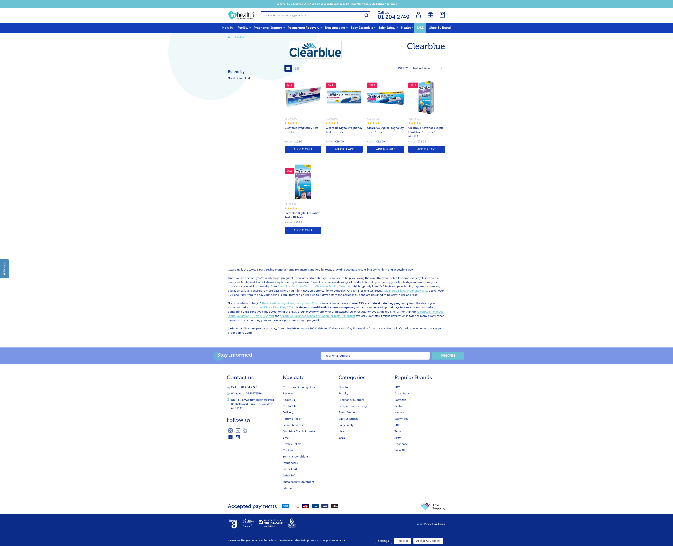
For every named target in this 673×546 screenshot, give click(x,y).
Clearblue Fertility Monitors (333, 286)
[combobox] (315, 15)
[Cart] (442, 15)
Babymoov (401, 418)
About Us (289, 399)
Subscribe (447, 355)
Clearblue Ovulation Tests (294, 286)
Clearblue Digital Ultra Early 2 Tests (273, 307)
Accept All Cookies (428, 541)
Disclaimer (439, 524)
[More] (250, 27)
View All (400, 450)
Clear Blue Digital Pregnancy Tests (406, 290)
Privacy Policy (292, 444)
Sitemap (288, 488)
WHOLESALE (291, 469)
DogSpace (401, 444)
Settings (383, 541)
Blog (285, 437)
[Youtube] (245, 430)
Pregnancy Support (268, 28)
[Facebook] (238, 430)
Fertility (243, 28)
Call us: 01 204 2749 (244, 387)
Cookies (288, 450)
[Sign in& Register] (418, 15)
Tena (398, 431)
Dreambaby (402, 393)
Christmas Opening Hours (300, 387)
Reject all (403, 541)
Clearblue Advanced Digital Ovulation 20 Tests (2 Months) (317, 316)
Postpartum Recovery (303, 28)
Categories (352, 377)
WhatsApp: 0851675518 (246, 393)
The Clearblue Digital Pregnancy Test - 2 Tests (291, 303)
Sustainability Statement (298, 481)
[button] (433, 506)
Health (406, 28)
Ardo (398, 437)
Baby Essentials (362, 28)
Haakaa (399, 412)
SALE (420, 28)
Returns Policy (292, 418)
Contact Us (290, 406)
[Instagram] (230, 430)
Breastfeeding (335, 28)
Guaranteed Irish (293, 425)
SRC (397, 387)
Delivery (288, 412)
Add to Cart (303, 149)
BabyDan (400, 399)
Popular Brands (413, 377)
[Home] (229, 37)
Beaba (398, 406)
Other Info (289, 475)
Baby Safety (386, 28)
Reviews (288, 393)
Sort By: (402, 68)
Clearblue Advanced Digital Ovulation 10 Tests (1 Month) (426, 132)
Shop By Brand (440, 28)
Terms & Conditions (295, 456)
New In (227, 28)
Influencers (290, 463)
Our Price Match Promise (299, 431)
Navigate (294, 377)
